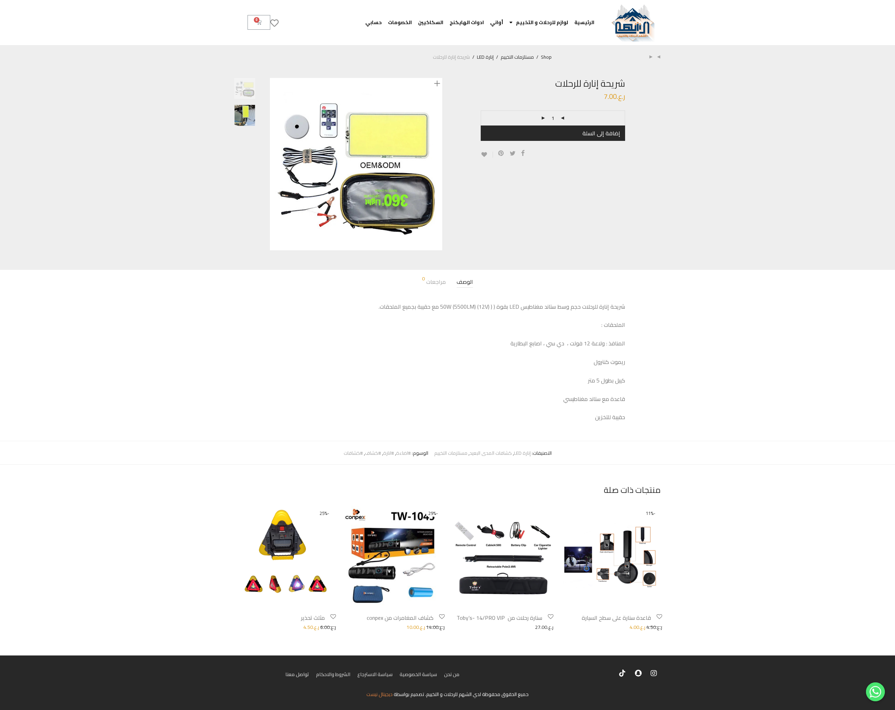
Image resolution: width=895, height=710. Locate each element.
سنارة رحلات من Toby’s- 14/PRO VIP (499, 617)
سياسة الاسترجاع (375, 674)
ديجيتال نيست (379, 694)
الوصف (465, 282)
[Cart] (259, 22)
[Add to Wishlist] (487, 155)
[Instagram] (654, 673)
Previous (274, 164)
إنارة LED (485, 57)
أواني (496, 22)
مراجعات (434, 281)
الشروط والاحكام (333, 674)
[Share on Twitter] (513, 153)
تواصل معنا (297, 674)
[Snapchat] (638, 673)
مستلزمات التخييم (517, 57)
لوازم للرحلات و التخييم (542, 22)
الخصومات (400, 22)
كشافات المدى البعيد (491, 453)
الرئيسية (584, 22)
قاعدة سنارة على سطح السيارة (616, 617)
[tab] (465, 282)
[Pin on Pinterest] (501, 153)
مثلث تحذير (313, 617)
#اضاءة (403, 453)
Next (438, 164)
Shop (546, 57)
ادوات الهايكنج (467, 22)
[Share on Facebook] (522, 153)
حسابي (373, 22)
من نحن (451, 674)
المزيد (561, 626)
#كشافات (353, 453)
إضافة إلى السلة (601, 133)
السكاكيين (430, 22)
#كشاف (373, 453)
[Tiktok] (622, 673)
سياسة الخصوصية (418, 674)
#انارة (388, 453)
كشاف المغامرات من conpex (400, 617)
